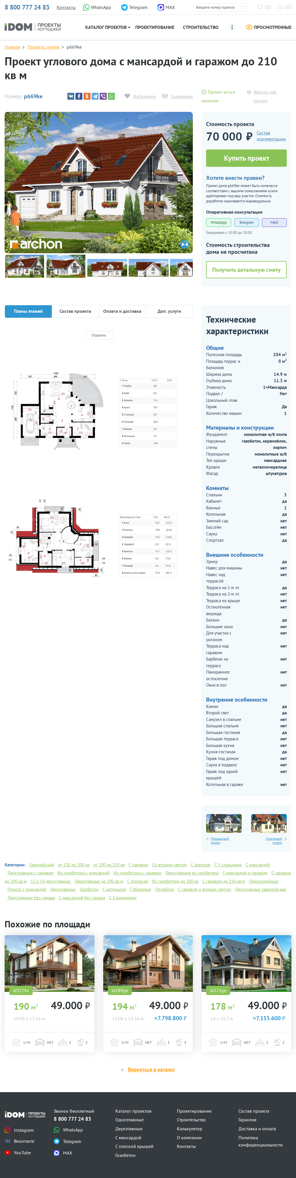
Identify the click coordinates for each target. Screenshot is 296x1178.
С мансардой (258, 865)
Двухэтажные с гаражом (30, 873)
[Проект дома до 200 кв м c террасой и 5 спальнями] (50, 963)
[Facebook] (78, 96)
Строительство (201, 27)
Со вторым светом (169, 865)
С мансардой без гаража (82, 897)
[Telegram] (95, 96)
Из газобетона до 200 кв (175, 881)
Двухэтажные (63, 889)
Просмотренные (272, 27)
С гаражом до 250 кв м (223, 881)
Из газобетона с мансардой (84, 873)
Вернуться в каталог (151, 1069)
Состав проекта (253, 1111)
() (268, 7)
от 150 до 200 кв (73, 865)
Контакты (66, 7)
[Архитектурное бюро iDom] (33, 26)
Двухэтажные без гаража (31, 897)
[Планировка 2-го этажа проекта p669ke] (99, 545)
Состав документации (271, 136)
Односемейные (263, 881)
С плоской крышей (134, 1146)
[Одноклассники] (87, 96)
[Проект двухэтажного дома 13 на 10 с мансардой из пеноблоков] (246, 963)
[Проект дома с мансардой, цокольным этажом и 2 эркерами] (269, 823)
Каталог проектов (106, 27)
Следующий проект (274, 841)
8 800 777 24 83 (27, 7)
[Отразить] (98, 335)
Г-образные (140, 889)
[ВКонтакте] (70, 96)
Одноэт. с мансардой (27, 889)
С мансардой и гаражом (245, 873)
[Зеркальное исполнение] (184, 244)
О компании (189, 1137)
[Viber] (103, 96)
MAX (274, 222)
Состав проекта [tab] (75, 311)
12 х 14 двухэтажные (51, 881)
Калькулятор (189, 1128)
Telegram (246, 222)
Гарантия (247, 1119)
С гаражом (138, 865)
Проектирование (154, 27)
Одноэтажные (129, 1119)
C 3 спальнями (228, 865)
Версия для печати (265, 96)
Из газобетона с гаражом (137, 873)
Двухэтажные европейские (260, 889)
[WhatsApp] (111, 96)
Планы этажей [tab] (28, 311)
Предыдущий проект (220, 841)
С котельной (114, 889)
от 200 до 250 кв (109, 865)
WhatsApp (219, 222)
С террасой (137, 881)
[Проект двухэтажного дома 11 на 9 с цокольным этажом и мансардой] (224, 823)
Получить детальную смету (246, 269)
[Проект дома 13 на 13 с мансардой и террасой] (148, 963)
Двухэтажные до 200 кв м (99, 881)
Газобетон (89, 889)
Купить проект (246, 158)
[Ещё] (232, 27)
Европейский (41, 865)
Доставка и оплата (257, 1128)
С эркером (200, 865)
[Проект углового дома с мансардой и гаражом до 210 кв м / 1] (99, 182)
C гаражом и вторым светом (204, 889)
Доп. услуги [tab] (169, 311)
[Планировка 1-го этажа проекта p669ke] (99, 412)
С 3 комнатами (122, 897)
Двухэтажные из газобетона (192, 873)
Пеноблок (164, 889)
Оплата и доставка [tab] (122, 311)
